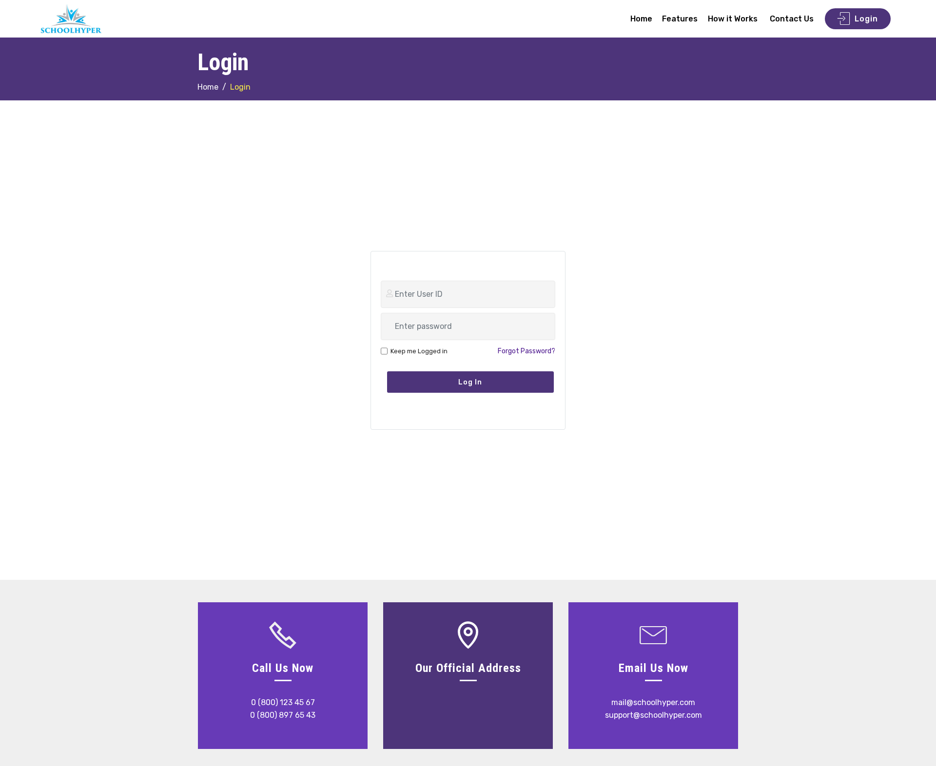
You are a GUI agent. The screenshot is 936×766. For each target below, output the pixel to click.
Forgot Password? (526, 351)
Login (866, 18)
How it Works (734, 18)
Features (680, 18)
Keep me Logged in (419, 351)
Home (641, 18)
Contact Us (792, 18)
